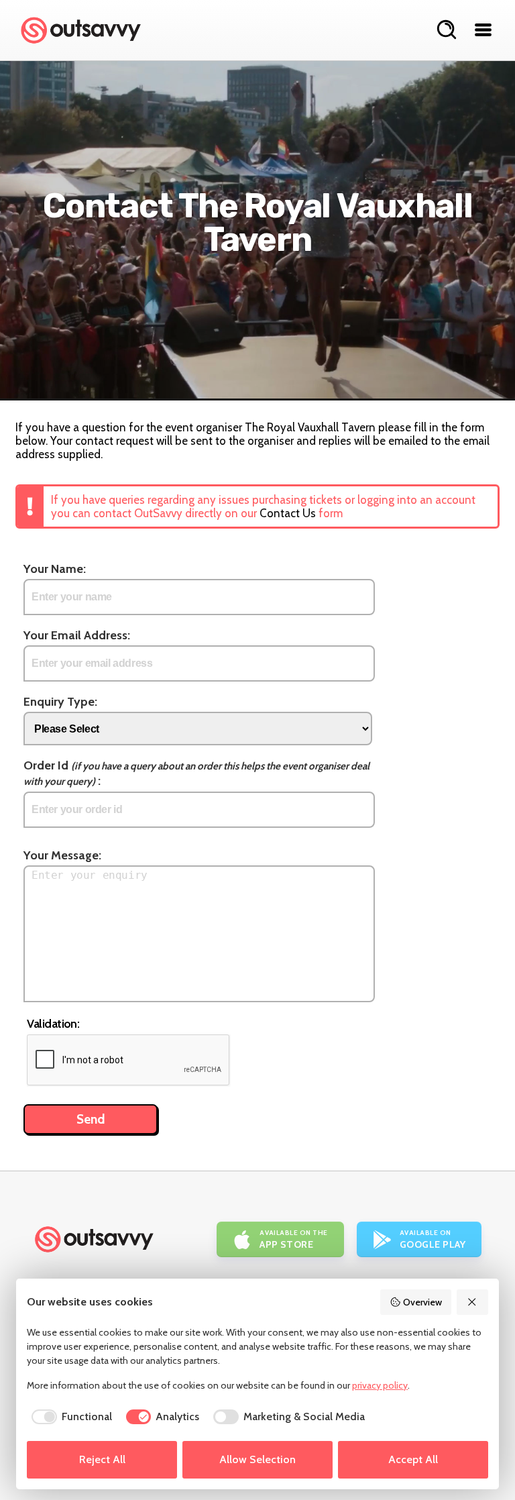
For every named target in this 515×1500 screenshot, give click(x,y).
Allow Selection (257, 1459)
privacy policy (380, 1385)
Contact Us (288, 513)
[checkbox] (69, 1417)
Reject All (102, 1459)
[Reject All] (473, 1302)
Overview (422, 1302)
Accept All (413, 1459)
